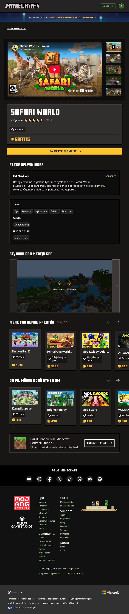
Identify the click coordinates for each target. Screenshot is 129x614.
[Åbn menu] (121, 6)
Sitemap (63, 530)
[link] (29, 479)
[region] (64, 286)
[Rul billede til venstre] (13, 286)
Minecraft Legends (47, 521)
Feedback (64, 526)
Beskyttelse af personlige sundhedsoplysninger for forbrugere (64, 599)
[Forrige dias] (109, 322)
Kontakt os (64, 537)
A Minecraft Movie (47, 560)
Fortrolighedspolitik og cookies (21, 599)
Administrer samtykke (76, 573)
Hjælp (62, 522)
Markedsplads (16, 28)
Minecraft (43, 502)
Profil (62, 546)
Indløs (63, 550)
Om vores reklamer (51, 603)
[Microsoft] (110, 592)
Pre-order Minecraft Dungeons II (73, 17)
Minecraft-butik (67, 505)
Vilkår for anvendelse (17, 603)
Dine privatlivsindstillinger (24, 607)
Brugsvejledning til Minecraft (51, 573)
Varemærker (34, 603)
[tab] (113, 47)
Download (64, 533)
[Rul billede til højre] (116, 286)
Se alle (61, 322)
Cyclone (18, 120)
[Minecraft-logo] (22, 6)
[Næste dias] (118, 322)
